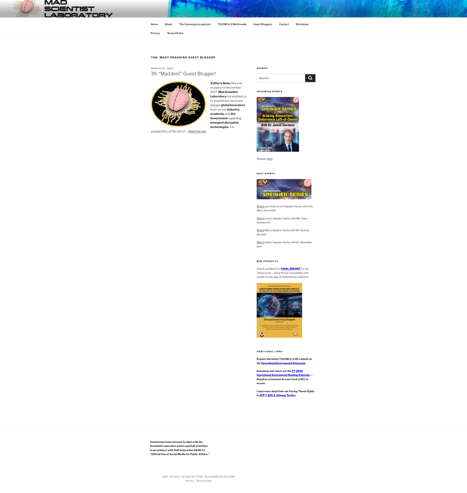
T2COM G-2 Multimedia (232, 24)
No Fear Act (188, 476)
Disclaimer (302, 24)
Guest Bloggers (262, 24)
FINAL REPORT (291, 268)
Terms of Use (203, 480)
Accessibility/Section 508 (219, 476)
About (168, 24)
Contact (284, 24)
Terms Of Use (175, 33)
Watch (261, 206)
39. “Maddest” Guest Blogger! (183, 73)
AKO (165, 476)
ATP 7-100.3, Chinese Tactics (277, 395)
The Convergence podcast (195, 24)
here (269, 158)
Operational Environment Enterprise (283, 363)
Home (154, 24)
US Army (174, 476)
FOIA (200, 476)
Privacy (155, 33)
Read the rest (197, 131)
